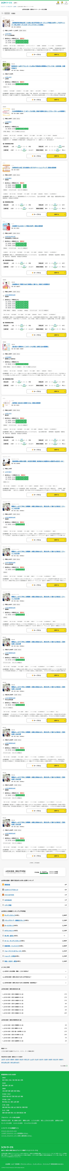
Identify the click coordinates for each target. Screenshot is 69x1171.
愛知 (3, 1085)
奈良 (15, 1091)
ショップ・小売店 (10, 956)
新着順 (13, 13)
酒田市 (9, 472)
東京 (3, 1080)
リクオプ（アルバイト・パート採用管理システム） (14, 1133)
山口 (15, 1107)
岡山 (9, 1107)
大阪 (3, 1091)
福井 (12, 1102)
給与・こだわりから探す (47, 1120)
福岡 (3, 1112)
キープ (62, 3)
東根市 (9, 33)
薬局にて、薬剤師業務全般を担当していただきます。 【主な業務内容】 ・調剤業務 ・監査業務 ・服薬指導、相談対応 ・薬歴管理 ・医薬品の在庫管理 (34, 255)
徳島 (18, 1107)
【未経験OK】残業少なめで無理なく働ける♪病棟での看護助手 (30, 284)
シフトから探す (35, 1120)
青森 (7, 1096)
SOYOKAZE (8, 900)
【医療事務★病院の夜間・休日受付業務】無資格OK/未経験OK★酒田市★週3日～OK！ (37, 461)
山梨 (15, 1102)
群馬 (22, 1080)
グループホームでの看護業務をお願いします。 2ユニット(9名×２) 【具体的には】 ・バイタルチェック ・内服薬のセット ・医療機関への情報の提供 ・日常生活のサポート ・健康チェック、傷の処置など (34, 139)
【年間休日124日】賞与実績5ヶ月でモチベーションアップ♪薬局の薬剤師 (33, 167)
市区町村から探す (6, 1120)
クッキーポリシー (37, 1164)
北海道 (4, 1096)
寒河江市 (26, 1059)
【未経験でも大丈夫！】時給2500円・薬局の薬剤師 (27, 226)
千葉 (13, 1080)
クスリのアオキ (9, 895)
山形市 (9, 77)
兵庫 (6, 1091)
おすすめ (7, 13)
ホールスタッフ (9, 925)
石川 (9, 1102)
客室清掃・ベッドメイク (12, 946)
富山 (6, 1102)
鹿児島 (21, 1112)
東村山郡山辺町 (5, 1062)
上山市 (32, 1059)
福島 (22, 1096)
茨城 (16, 1080)
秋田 (16, 1096)
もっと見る (63, 1065)
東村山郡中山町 (11, 236)
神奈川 (7, 1080)
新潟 (3, 1102)
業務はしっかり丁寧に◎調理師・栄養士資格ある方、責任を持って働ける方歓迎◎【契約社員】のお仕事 (38, 643)
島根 (6, 1107)
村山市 (36, 1059)
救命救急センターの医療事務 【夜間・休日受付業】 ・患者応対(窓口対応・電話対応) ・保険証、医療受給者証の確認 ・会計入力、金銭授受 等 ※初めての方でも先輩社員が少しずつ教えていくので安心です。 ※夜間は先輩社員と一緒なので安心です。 (34, 490)
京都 (9, 1091)
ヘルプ (12, 1164)
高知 (26, 1107)
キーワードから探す (6, 1123)
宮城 (13, 1096)
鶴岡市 (9, 122)
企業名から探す (59, 1120)
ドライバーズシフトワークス (9, 1131)
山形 (19, 1096)
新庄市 (21, 1059)
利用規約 (17, 1164)
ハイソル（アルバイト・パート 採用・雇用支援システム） (16, 1136)
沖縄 (24, 1112)
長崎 (9, 1112)
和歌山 (18, 1091)
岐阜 (12, 1085)
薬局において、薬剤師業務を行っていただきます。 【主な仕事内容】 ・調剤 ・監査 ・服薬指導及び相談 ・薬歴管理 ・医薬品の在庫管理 (34, 197)
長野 (18, 1102)
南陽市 (61, 1059)
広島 (12, 1107)
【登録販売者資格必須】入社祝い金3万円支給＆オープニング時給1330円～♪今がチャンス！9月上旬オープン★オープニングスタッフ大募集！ (38, 24)
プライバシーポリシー (26, 1164)
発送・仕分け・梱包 (11, 961)
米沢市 (8, 1059)
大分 (15, 1112)
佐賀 (6, 1112)
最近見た (58, 3)
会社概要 (7, 1164)
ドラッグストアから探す (30, 1123)
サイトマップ (46, 1164)
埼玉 (10, 1080)
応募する (56, 54)
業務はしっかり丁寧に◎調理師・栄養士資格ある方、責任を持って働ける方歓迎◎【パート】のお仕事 (38, 507)
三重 (9, 1085)
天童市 (46, 1059)
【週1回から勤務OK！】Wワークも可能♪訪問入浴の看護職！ (30, 347)
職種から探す (26, 1120)
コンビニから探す (18, 1123)
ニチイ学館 (8, 905)
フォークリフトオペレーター (13, 951)
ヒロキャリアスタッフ (11, 890)
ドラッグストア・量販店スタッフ (15, 920)
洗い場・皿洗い (9, 936)
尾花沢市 (55, 1059)
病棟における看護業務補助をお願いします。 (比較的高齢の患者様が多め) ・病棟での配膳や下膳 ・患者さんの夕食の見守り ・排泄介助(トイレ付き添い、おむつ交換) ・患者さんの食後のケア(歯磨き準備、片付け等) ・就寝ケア (34, 318)
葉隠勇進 (7, 885)
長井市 (41, 1059)
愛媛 (23, 1107)
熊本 (12, 1112)
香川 (20, 1107)
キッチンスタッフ (10, 915)
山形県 (6, 33)
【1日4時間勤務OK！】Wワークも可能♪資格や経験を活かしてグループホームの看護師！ (38, 111)
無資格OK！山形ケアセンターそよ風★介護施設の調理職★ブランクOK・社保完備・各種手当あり (38, 67)
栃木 (19, 1080)
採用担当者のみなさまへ (57, 1164)
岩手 (10, 1096)
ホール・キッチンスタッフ (13, 941)
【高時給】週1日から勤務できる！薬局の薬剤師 (25, 403)
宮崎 (18, 1112)
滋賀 (12, 1091)
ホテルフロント (9, 931)
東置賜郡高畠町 (11, 295)
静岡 (6, 1085)
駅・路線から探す (17, 1120)
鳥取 (3, 1107)
